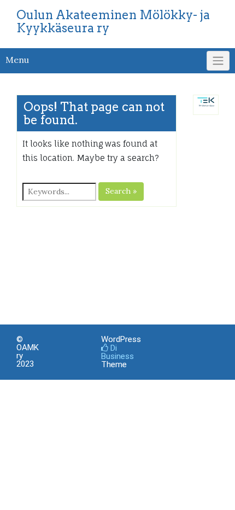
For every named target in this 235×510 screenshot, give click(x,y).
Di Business (117, 352)
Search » (121, 191)
